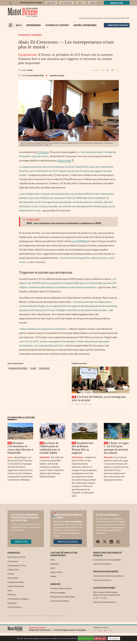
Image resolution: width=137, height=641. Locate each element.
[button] (10, 25)
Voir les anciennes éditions (104, 602)
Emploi (80, 3)
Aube (33, 368)
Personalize (114, 638)
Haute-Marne (56, 572)
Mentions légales (57, 592)
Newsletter (116, 3)
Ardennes (54, 564)
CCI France (43, 152)
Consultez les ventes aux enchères (108, 576)
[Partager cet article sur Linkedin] (112, 70)
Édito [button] (19, 25)
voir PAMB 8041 (81, 241)
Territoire (94, 3)
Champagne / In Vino (16, 565)
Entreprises (33, 25)
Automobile (66, 3)
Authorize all (86, 638)
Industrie (51, 3)
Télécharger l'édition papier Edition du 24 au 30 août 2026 (106, 595)
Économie (44, 368)
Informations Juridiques (17, 599)
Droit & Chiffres (14, 607)
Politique (11, 594)
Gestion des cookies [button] (59, 601)
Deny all (101, 638)
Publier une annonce (102, 564)
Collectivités (13, 569)
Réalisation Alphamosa (57, 615)
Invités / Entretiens (85, 25)
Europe (10, 573)
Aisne (52, 559)
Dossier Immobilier (15, 582)
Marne (53, 576)
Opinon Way (64, 160)
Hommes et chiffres (57, 25)
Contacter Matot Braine (61, 588)
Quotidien (12, 603)
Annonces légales (68, 541)
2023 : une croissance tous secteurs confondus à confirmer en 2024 (63, 223)
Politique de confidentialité (62, 596)
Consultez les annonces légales (107, 559)
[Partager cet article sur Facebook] (107, 70)
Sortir (9, 590)
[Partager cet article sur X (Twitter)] (103, 70)
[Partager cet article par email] (117, 70)
